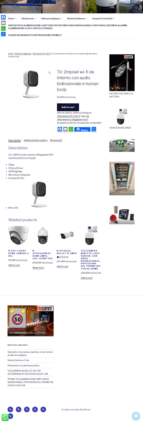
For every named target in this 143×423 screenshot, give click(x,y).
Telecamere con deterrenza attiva (23, 365)
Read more (38, 267)
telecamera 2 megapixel (70, 119)
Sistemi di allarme (76, 18)
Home (11, 18)
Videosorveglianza (50, 18)
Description (14, 140)
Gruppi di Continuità (102, 18)
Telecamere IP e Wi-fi (41, 54)
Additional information (35, 140)
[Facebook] (3, 17)
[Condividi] (3, 34)
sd (87, 116)
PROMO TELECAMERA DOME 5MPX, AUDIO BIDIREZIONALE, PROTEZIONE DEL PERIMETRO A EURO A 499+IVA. (30, 382)
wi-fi (85, 119)
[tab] (14, 140)
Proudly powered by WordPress (75, 409)
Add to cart (68, 107)
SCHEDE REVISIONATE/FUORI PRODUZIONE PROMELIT (35, 35)
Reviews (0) (56, 140)
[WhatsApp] (3, 28)
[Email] (3, 23)
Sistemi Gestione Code (18, 360)
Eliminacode (28, 18)
